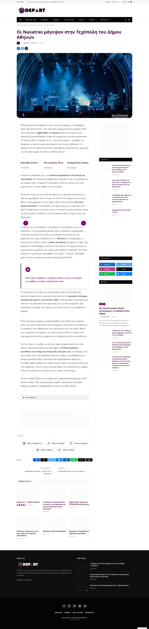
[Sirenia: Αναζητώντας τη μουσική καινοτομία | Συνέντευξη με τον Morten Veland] (104, 168)
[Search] (129, 19)
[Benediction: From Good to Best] (104, 212)
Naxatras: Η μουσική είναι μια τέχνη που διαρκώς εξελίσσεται (28, 533)
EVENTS (81, 20)
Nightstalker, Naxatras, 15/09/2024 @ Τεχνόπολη (79, 503)
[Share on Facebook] (18, 48)
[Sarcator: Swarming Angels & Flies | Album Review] (82, 588)
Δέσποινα (26, 43)
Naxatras (21, 435)
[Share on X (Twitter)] (22, 48)
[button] (54, 397)
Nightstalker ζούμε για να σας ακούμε (71, 471)
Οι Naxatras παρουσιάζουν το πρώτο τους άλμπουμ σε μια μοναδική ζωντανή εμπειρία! (54, 505)
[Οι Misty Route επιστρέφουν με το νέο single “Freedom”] (82, 566)
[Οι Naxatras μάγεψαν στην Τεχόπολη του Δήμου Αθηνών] (74, 85)
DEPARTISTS (104, 20)
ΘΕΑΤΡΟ (92, 20)
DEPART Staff (105, 317)
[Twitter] (10, 134)
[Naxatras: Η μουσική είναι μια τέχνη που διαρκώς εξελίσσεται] (28, 522)
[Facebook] (10, 129)
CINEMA (56, 20)
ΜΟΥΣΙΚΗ (44, 20)
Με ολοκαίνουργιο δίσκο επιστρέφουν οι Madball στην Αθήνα (45, 2)
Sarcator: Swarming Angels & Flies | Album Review (109, 585)
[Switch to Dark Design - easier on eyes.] (125, 19)
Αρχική (19, 25)
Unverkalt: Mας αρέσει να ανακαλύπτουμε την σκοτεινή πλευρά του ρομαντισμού (122, 198)
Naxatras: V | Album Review (28, 502)
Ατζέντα (102, 304)
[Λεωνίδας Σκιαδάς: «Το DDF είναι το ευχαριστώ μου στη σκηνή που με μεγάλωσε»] (104, 183)
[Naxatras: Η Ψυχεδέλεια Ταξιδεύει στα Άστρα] (81, 522)
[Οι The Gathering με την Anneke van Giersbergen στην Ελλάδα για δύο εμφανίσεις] (104, 345)
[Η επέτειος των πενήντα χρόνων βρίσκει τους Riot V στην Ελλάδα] (104, 333)
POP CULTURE (69, 20)
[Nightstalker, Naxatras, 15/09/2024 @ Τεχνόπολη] (81, 493)
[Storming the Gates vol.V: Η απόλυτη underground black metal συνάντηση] (82, 577)
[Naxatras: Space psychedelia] (54, 522)
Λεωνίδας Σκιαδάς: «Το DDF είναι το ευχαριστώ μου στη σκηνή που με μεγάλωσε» (121, 183)
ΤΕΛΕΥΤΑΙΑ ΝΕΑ (30, 20)
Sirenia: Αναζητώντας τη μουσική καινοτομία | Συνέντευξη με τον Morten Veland (121, 168)
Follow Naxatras (30, 397)
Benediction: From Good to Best (121, 211)
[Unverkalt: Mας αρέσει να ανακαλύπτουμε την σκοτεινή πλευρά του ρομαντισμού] (104, 197)
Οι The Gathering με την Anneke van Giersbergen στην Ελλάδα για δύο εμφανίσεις (121, 346)
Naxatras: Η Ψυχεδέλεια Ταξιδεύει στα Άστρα (79, 532)
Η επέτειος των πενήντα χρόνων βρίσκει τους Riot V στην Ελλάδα (122, 333)
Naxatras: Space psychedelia (54, 531)
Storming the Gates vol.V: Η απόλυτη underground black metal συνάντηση (109, 575)
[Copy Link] (26, 48)
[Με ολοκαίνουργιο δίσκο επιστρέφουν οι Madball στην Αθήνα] (115, 296)
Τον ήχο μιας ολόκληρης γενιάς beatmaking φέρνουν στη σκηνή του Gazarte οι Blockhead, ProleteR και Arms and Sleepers (121, 362)
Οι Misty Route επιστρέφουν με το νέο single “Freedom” (107, 564)
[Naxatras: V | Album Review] (28, 493)
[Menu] (20, 19)
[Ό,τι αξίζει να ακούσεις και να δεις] (32, 10)
